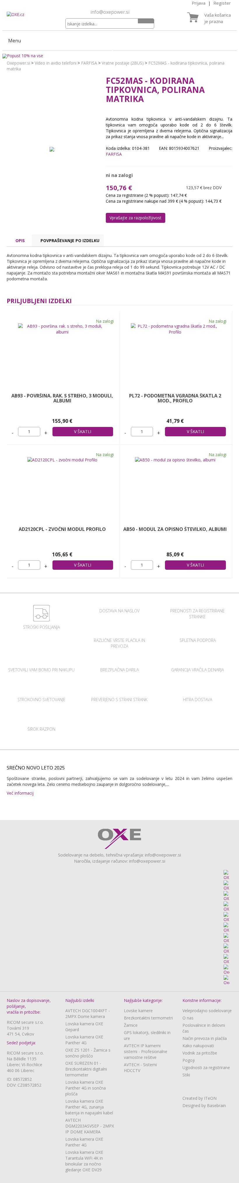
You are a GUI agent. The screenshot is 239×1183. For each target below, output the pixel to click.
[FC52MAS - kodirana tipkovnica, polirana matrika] (52, 149)
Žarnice (131, 1025)
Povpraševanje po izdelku (70, 240)
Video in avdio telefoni (55, 63)
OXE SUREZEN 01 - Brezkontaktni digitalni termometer (86, 1069)
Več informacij (21, 793)
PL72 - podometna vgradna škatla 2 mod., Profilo (175, 398)
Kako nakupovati (198, 1045)
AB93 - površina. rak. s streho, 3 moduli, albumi (62, 398)
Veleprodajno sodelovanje (207, 1010)
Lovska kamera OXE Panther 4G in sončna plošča (85, 1088)
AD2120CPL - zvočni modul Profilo (62, 529)
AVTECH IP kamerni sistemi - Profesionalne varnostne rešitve (145, 1051)
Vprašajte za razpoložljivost (135, 217)
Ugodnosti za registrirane (206, 1067)
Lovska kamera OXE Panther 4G (84, 1039)
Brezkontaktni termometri (148, 1018)
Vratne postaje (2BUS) (123, 63)
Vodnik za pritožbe (199, 1053)
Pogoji (188, 1060)
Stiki (186, 1075)
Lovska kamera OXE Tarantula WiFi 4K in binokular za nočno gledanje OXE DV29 (84, 1160)
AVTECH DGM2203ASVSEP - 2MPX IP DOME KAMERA (89, 1126)
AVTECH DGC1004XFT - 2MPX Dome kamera (87, 1013)
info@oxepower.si (109, 12)
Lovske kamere (138, 1010)
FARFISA (89, 63)
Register (222, 3)
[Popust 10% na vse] (119, 56)
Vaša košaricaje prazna (217, 18)
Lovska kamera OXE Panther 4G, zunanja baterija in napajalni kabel (89, 1107)
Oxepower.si (18, 63)
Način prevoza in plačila (204, 1038)
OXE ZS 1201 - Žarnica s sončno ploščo (87, 1053)
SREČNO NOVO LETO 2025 (36, 768)
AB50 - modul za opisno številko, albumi (175, 529)
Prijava (198, 3)
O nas (188, 1018)
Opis (20, 240)
